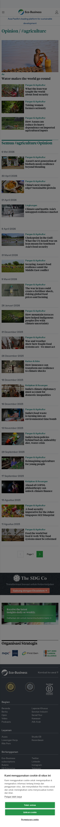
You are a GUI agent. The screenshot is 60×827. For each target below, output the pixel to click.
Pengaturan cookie (30, 819)
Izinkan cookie (30, 812)
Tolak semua (30, 805)
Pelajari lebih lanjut (13, 797)
